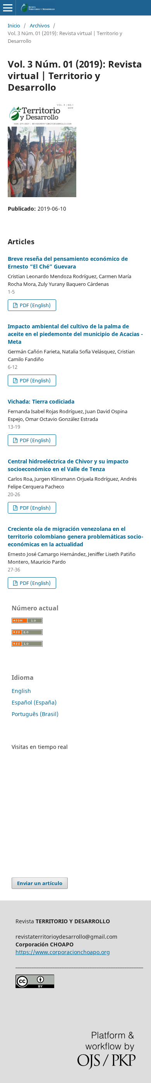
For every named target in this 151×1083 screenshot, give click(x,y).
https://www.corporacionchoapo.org (62, 952)
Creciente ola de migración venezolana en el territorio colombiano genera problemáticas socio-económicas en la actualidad (75, 536)
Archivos (40, 25)
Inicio (14, 25)
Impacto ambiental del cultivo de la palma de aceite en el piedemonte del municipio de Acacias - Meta (75, 334)
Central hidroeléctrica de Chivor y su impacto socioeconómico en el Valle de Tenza (68, 465)
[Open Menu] (7, 7)
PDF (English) (35, 305)
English (21, 690)
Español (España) (34, 702)
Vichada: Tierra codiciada (41, 401)
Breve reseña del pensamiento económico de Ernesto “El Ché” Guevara (68, 262)
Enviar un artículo (39, 883)
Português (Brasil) (35, 714)
